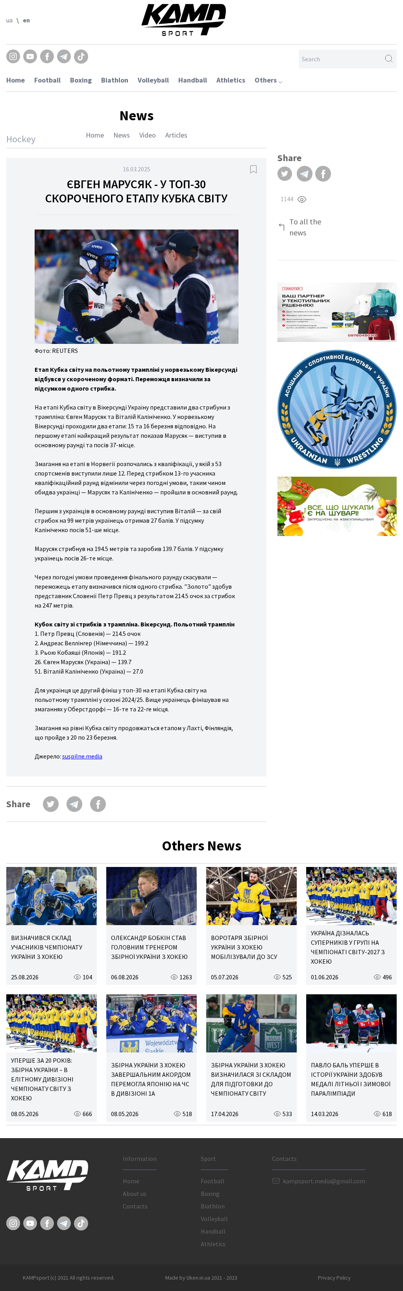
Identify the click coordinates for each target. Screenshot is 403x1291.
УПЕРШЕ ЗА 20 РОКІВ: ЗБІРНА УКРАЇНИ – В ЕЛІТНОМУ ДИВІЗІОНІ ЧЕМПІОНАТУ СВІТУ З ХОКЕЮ (42, 1079)
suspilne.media (82, 756)
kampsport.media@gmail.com (324, 1181)
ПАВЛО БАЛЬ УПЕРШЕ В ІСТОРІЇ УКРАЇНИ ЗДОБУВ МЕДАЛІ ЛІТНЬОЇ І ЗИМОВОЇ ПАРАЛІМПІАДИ (350, 1079)
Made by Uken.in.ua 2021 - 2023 (201, 1277)
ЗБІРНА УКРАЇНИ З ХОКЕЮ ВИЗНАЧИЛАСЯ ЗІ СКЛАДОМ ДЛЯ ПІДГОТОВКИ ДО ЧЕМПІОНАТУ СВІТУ (251, 1079)
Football (47, 79)
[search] (389, 59)
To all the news (305, 227)
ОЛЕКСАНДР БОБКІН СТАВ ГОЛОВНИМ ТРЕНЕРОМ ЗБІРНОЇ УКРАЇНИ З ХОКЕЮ (149, 947)
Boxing (81, 79)
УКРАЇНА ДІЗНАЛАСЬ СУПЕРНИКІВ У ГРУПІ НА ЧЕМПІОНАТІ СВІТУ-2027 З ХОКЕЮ (348, 947)
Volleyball (153, 79)
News (121, 135)
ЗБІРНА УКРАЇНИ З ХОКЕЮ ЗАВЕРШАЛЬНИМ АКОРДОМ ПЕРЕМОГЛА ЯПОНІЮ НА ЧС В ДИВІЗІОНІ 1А (151, 1079)
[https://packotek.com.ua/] (337, 312)
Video (147, 135)
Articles (176, 135)
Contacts (135, 1206)
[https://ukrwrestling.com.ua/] (337, 409)
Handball (192, 79)
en (26, 20)
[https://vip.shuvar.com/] (337, 506)
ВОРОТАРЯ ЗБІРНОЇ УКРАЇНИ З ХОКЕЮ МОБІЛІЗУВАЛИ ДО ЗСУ (244, 947)
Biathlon (114, 79)
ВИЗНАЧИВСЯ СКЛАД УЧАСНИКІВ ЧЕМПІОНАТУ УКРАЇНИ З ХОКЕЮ (46, 947)
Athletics (230, 79)
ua (9, 20)
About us (134, 1193)
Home (15, 79)
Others (266, 79)
